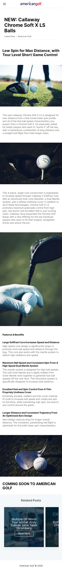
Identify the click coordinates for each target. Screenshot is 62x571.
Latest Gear (9, 36)
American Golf (24, 36)
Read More (24, 533)
